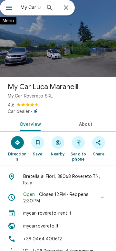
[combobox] (31, 7)
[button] (58, 198)
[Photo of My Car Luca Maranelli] (58, 38)
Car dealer (19, 111)
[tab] (29, 123)
